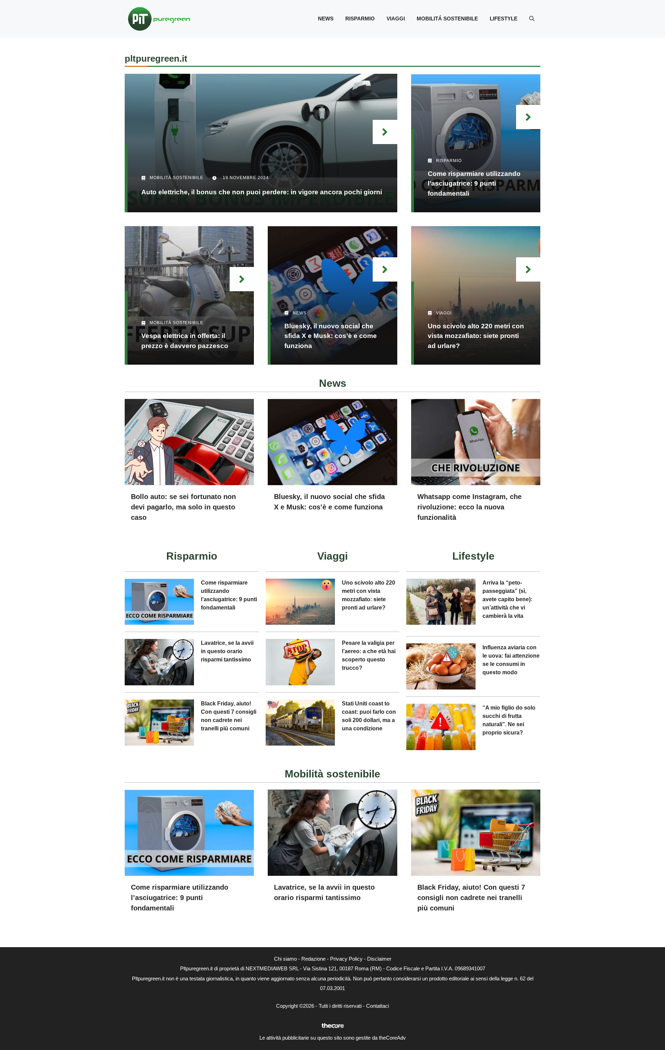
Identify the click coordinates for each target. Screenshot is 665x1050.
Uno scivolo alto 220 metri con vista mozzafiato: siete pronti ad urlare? (476, 335)
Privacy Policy (346, 959)
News (326, 18)
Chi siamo (285, 959)
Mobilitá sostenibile (447, 18)
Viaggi (396, 18)
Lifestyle (503, 18)
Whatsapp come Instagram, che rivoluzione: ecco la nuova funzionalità (469, 507)
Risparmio (360, 18)
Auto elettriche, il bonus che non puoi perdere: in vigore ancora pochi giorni (261, 192)
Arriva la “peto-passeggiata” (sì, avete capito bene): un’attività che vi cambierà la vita (507, 599)
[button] (531, 18)
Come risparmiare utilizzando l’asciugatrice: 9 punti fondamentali (474, 183)
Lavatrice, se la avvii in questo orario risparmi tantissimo (227, 651)
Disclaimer (379, 959)
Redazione (313, 959)
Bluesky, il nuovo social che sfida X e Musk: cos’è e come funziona (330, 335)
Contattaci (377, 1006)
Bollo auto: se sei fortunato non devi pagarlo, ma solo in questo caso (183, 507)
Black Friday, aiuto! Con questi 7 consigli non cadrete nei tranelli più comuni (471, 897)
